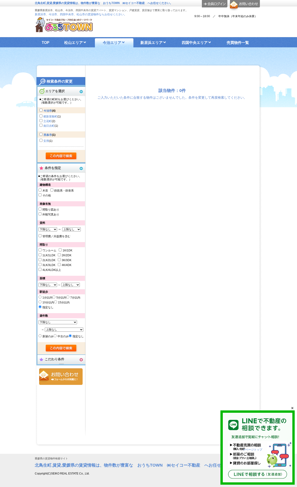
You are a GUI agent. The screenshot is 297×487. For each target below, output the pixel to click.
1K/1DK (67, 250)
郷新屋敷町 (50, 116)
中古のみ (63, 336)
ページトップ (253, 449)
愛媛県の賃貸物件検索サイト (51, 458)
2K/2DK (66, 255)
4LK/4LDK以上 (51, 270)
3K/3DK (66, 260)
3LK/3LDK (48, 265)
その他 (46, 195)
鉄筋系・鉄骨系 (64, 190)
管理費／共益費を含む (56, 236)
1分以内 (47, 297)
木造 (45, 190)
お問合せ (61, 376)
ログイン (214, 3)
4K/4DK (66, 265)
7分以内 (75, 297)
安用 (46, 141)
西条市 (48, 134)
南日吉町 (49, 125)
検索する (61, 156)
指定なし (48, 307)
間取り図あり (50, 209)
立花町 (47, 121)
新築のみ (48, 336)
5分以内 (61, 297)
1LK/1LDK (48, 255)
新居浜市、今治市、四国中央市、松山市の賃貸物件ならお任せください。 (81, 14)
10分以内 (48, 302)
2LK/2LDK (48, 260)
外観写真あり (50, 214)
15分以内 (64, 302)
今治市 (48, 110)
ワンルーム (49, 250)
